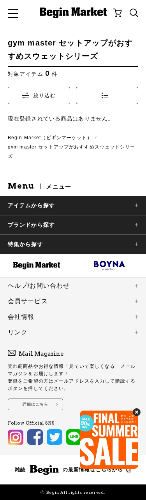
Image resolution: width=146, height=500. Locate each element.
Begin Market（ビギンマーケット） (50, 137)
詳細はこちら (36, 404)
